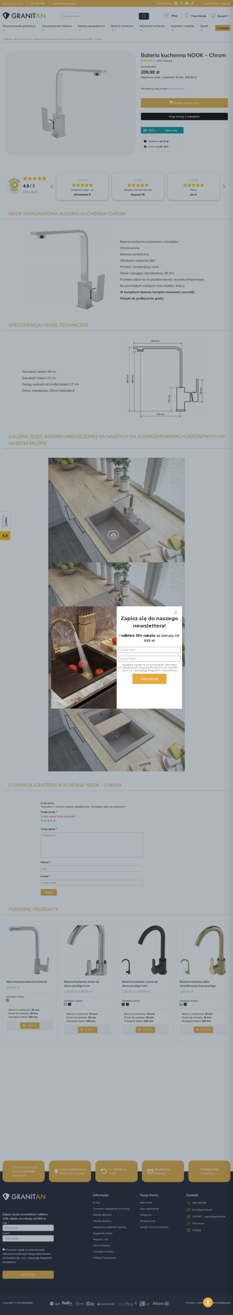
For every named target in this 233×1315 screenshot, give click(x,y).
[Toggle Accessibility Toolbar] (208, 1302)
